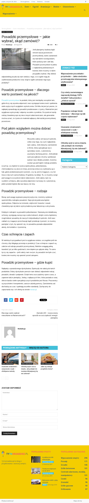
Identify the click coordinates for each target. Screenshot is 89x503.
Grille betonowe (68, 468)
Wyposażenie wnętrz (68, 104)
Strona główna (25, 1)
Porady (64, 461)
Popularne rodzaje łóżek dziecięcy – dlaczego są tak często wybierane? (73, 114)
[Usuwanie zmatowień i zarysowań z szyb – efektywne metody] (10, 359)
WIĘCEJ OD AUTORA (39, 347)
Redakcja (9, 45)
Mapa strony (78, 501)
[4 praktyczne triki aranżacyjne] (36, 459)
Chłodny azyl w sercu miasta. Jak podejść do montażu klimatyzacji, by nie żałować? (73, 146)
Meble (56, 6)
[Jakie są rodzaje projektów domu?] (49, 359)
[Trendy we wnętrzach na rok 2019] (36, 471)
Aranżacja (45, 6)
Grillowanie (66, 489)
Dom (27, 6)
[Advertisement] (44, 22)
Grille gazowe (67, 486)
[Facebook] (85, 1)
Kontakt (47, 1)
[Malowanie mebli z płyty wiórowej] (36, 481)
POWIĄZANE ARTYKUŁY (14, 347)
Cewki (63, 479)
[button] (84, 10)
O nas (33, 1)
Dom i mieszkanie (7, 32)
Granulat (64, 482)
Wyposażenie (9, 13)
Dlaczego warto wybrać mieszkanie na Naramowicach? (13, 314)
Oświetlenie (68, 6)
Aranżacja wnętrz (48, 462)
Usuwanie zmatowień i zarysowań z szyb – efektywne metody (9, 369)
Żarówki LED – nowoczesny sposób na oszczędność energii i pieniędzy (45, 315)
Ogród (35, 6)
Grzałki (64, 465)
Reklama (40, 1)
